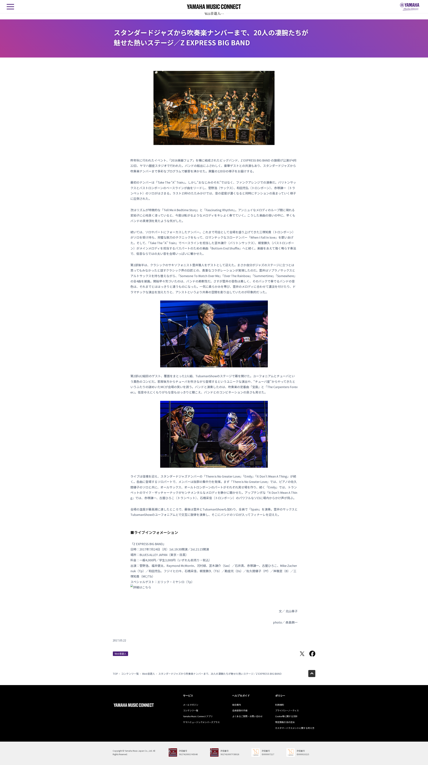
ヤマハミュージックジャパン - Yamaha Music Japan (409, 6)
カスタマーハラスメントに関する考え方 (294, 728)
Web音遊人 (120, 653)
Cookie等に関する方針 (286, 716)
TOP (115, 673)
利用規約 (279, 704)
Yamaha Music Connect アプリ (198, 716)
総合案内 (236, 704)
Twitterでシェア (302, 654)
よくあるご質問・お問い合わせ (247, 716)
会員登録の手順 (239, 710)
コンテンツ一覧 (130, 673)
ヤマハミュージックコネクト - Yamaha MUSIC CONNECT (214, 6)
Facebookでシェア (312, 654)
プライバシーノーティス (287, 710)
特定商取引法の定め (285, 722)
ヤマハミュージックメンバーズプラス (201, 722)
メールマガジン (190, 704)
